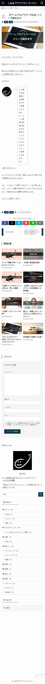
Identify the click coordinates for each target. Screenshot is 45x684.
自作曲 (10, 592)
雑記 (8, 574)
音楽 (8, 579)
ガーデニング (12, 551)
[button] (5, 223)
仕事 (6, 22)
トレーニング (11, 555)
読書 (8, 569)
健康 (9, 559)
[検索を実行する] (40, 494)
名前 (6, 399)
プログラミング (12, 528)
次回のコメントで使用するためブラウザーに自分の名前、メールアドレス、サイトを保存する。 (23, 424)
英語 (8, 564)
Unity (9, 514)
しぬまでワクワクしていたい (22, 3)
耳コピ (10, 588)
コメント (8, 372)
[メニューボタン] (3, 3)
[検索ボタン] (42, 3)
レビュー (10, 518)
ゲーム (9, 510)
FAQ (11, 22)
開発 (9, 523)
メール (7, 407)
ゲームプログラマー (24, 212)
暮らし (9, 546)
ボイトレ (10, 583)
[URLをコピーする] (40, 223)
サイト (6, 415)
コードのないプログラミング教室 (19, 532)
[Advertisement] (22, 648)
